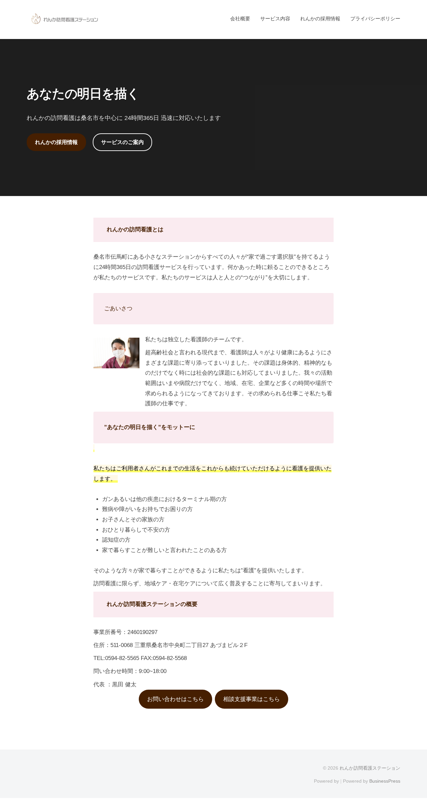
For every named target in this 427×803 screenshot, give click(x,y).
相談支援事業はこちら (251, 699)
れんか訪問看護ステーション (370, 768)
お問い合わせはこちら (175, 699)
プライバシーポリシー (375, 18)
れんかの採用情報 (320, 18)
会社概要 (240, 18)
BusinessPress (384, 781)
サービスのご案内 (122, 142)
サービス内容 (275, 18)
